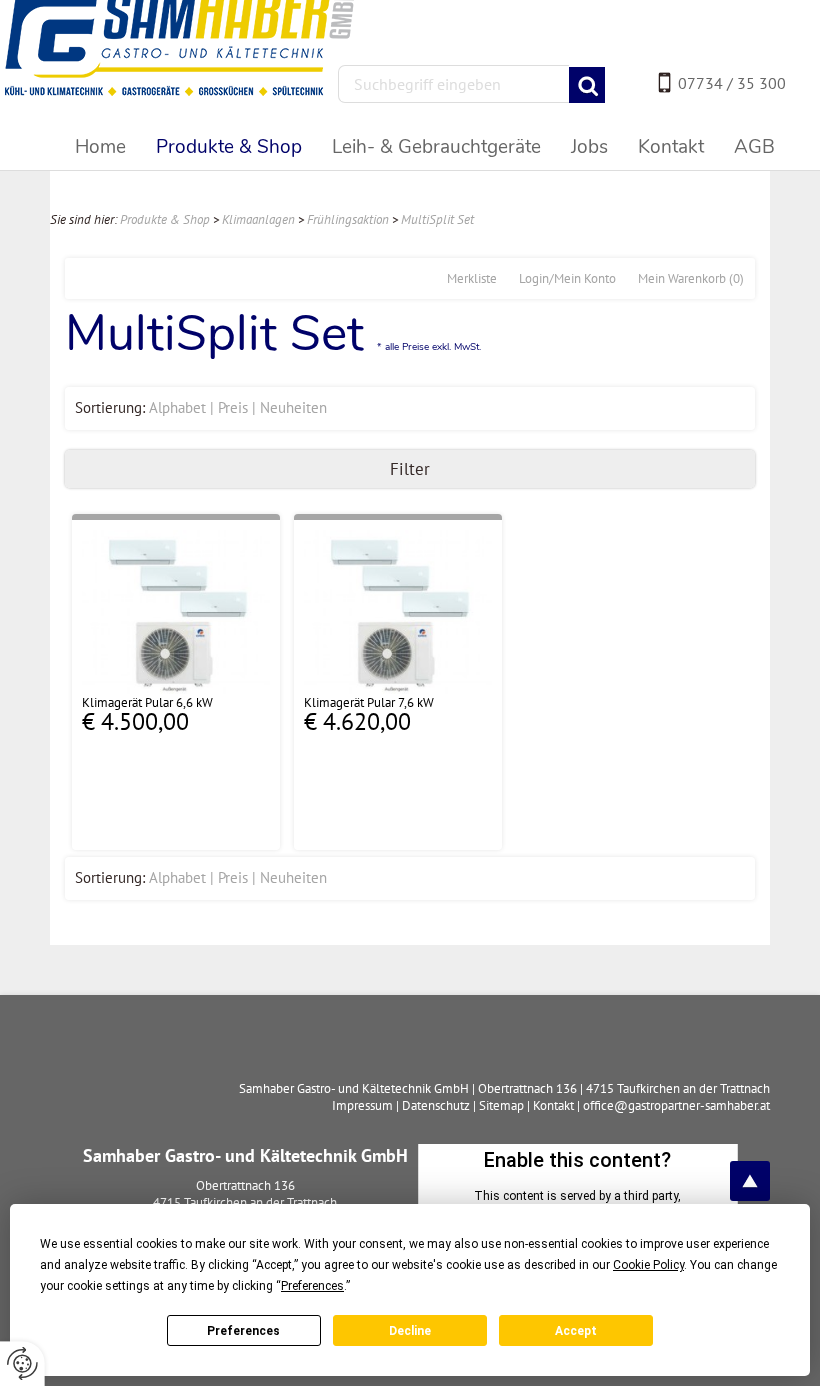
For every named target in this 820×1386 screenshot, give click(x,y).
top (750, 1181)
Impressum (362, 1105)
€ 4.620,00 (357, 722)
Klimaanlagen (258, 219)
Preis (233, 407)
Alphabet (177, 407)
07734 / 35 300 (732, 83)
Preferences (243, 1331)
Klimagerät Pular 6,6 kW (147, 702)
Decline (410, 1331)
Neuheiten (293, 407)
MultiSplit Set (437, 219)
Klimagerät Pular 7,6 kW (369, 702)
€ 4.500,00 (135, 722)
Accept (576, 1331)
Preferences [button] (312, 1286)
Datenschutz (436, 1105)
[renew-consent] (22, 1363)
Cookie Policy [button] (648, 1265)
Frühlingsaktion (348, 219)
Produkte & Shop (165, 219)
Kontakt (553, 1105)
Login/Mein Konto (567, 278)
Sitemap (501, 1105)
